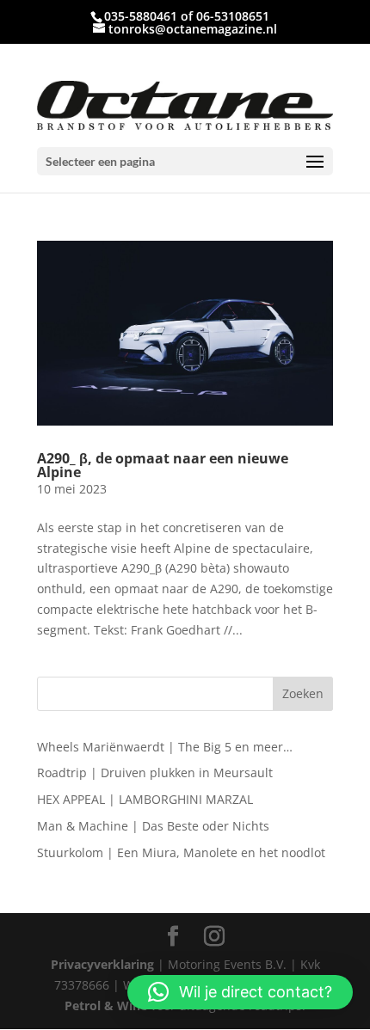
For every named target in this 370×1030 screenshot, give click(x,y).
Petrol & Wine (106, 1005)
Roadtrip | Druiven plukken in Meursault (155, 772)
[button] (240, 992)
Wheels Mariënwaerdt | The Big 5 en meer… (165, 747)
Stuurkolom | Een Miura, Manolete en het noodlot (181, 852)
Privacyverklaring (102, 964)
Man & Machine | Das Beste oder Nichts (153, 826)
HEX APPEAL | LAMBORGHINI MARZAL (145, 799)
